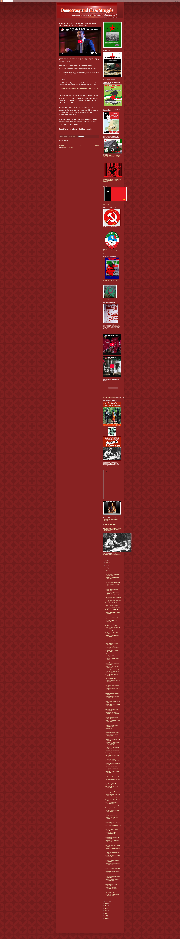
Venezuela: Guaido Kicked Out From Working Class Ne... (112, 575)
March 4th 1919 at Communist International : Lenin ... (111, 897)
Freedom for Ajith (108, 728)
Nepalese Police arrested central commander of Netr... (111, 639)
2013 (106, 911)
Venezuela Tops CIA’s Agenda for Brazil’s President (111, 718)
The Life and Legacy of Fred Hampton (112, 582)
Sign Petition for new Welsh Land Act (110, 280)
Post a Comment (64, 142)
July (106, 563)
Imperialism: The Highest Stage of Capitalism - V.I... (111, 587)
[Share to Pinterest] (83, 136)
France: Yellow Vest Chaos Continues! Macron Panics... (112, 721)
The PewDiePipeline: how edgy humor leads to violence (112, 608)
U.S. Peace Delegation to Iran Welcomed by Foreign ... (111, 833)
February (107, 899)
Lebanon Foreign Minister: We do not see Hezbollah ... (112, 705)
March (107, 570)
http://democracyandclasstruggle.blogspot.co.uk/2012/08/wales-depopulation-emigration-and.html (112, 156)
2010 (106, 916)
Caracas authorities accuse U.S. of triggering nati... (112, 838)
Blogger (95, 929)
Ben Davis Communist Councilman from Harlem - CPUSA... (113, 730)
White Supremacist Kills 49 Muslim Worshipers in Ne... (112, 775)
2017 (106, 905)
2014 (106, 910)
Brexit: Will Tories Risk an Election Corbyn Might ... (111, 590)
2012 (106, 913)
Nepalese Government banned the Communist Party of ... (112, 759)
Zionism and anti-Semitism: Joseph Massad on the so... (112, 866)
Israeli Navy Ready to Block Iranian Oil (112, 848)
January (107, 901)
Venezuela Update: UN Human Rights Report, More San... (112, 670)
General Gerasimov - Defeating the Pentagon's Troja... (112, 885)
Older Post (97, 145)
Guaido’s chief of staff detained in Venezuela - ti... (111, 710)
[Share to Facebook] (82, 136)
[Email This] (78, 136)
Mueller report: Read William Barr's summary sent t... (112, 667)
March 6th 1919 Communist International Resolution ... (111, 888)
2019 (106, 560)
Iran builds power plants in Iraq (111, 815)
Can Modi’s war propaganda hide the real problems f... (112, 790)
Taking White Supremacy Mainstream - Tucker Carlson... (112, 767)
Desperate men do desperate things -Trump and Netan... (112, 895)
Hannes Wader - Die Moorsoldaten (112, 605)
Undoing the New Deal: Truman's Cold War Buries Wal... (112, 715)
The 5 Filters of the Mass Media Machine (113, 625)
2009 (106, 918)
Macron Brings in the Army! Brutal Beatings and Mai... (111, 644)
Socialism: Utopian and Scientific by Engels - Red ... (112, 585)
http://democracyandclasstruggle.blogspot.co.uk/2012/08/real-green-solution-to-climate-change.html (112, 180)
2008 (106, 920)
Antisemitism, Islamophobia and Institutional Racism (111, 651)
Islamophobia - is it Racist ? (110, 678)
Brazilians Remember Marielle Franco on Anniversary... (112, 764)
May (106, 567)
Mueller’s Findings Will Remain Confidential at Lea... (111, 684)
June (107, 565)
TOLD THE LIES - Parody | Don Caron (112, 779)
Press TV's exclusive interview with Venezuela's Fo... (112, 636)
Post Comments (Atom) (68, 147)
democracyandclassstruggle (109, 397)
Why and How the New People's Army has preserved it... (112, 603)
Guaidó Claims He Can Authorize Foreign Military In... (111, 787)
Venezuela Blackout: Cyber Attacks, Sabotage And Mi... (112, 811)
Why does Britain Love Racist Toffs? (112, 677)
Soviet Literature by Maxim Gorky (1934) (113, 825)
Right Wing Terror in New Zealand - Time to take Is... (112, 784)
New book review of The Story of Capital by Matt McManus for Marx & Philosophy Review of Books (112, 529)
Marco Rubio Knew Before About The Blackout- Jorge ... (112, 821)
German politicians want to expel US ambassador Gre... (112, 697)
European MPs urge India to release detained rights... (112, 861)
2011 (106, 915)
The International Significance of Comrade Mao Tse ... (111, 726)
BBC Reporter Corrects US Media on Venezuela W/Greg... (112, 880)
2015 (106, 908)
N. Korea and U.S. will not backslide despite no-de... (112, 748)
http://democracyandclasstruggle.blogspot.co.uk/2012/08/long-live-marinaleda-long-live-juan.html (112, 252)
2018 (106, 903)
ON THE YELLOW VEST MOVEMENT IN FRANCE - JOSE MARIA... (113, 743)
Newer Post (61, 145)
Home (79, 145)
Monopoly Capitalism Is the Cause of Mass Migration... (112, 735)
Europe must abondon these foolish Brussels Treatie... (112, 792)
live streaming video (110, 395)
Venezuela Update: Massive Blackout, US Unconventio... (112, 800)
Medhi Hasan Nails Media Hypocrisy (112, 732)
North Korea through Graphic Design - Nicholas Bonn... (112, 841)
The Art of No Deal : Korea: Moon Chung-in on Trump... (111, 818)
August (107, 562)
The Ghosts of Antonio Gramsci (110, 524)
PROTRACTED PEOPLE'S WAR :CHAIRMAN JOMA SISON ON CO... (112, 713)
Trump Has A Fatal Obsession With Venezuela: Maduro (112, 672)
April (107, 568)
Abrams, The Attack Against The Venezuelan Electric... (111, 803)
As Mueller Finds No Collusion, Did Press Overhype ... (112, 656)
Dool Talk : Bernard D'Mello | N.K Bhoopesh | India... (111, 624)
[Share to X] (81, 136)
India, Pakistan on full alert (110, 892)
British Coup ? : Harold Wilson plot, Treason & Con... (112, 659)
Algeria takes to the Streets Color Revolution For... (111, 654)
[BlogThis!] (79, 136)
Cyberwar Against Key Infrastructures (112, 646)
